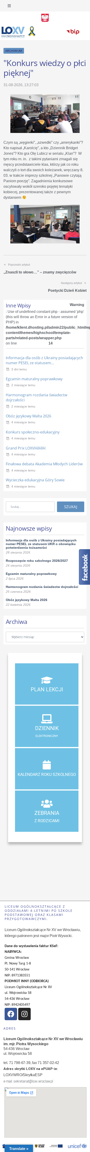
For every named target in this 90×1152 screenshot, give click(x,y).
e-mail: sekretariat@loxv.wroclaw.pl (28, 1081)
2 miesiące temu (23, 385)
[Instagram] (24, 1014)
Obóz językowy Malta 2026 (28, 416)
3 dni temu (19, 369)
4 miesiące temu (23, 422)
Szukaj (70, 506)
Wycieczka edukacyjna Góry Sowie (35, 479)
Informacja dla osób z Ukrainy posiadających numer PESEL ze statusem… (44, 360)
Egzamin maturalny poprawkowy (34, 378)
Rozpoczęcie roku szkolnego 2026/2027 (37, 560)
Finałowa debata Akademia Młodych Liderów (44, 463)
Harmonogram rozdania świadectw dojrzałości (42, 587)
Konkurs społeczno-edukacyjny (33, 432)
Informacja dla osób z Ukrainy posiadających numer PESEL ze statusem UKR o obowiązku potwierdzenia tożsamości (41, 543)
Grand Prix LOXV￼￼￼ (25, 448)
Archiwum (13, 51)
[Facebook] (11, 1014)
